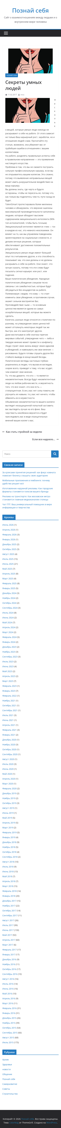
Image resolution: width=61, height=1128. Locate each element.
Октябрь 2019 (9, 803)
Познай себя (30, 10)
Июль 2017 (7, 925)
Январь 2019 (8, 837)
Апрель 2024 (8, 627)
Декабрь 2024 (9, 593)
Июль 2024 (7, 612)
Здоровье (7, 1064)
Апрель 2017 (8, 939)
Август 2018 (8, 861)
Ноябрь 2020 (8, 744)
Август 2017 (8, 920)
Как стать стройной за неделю (24, 431)
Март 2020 (7, 783)
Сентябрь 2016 (9, 974)
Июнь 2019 (8, 812)
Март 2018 (7, 886)
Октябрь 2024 (9, 603)
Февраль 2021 (9, 729)
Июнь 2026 (8, 524)
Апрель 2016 (8, 998)
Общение (7, 1074)
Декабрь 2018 (9, 842)
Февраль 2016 (9, 1008)
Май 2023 (7, 671)
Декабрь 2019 (9, 793)
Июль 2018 (7, 866)
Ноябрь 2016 (8, 964)
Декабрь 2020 (9, 739)
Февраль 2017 (9, 949)
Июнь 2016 (8, 988)
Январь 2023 (8, 690)
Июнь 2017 (8, 930)
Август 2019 (8, 808)
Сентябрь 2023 (9, 656)
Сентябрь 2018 (9, 856)
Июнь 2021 (8, 720)
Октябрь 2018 (9, 852)
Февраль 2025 (9, 583)
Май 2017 (7, 935)
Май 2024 (7, 622)
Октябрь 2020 (9, 749)
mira (22, 94)
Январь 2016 (8, 1013)
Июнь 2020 (8, 769)
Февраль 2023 (9, 686)
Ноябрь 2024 (8, 598)
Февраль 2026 (9, 534)
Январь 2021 (8, 734)
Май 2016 (7, 993)
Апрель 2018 (8, 881)
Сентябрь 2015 (9, 1032)
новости (6, 1069)
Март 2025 (7, 578)
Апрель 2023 (8, 676)
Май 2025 (7, 568)
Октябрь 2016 (9, 969)
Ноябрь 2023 (8, 651)
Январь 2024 (8, 642)
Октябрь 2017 (9, 910)
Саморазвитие (9, 1084)
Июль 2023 (7, 661)
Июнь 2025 (8, 563)
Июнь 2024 (8, 617)
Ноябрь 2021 (8, 700)
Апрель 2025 (8, 573)
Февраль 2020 (9, 788)
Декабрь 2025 (9, 544)
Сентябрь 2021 (9, 710)
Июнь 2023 (8, 666)
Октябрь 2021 (9, 705)
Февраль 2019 (9, 832)
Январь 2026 (8, 539)
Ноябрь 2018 (8, 847)
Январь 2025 (8, 588)
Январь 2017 (8, 954)
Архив (5, 1059)
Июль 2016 (7, 983)
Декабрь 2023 (9, 646)
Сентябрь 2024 (9, 607)
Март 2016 (7, 1003)
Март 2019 (7, 827)
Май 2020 (7, 773)
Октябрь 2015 (9, 1027)
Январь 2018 (8, 895)
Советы (6, 1088)
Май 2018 (7, 876)
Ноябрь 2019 (8, 798)
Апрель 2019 (8, 822)
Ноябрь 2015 (8, 1022)
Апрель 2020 (8, 778)
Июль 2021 (7, 715)
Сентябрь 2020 (9, 754)
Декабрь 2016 (9, 959)
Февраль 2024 (9, 637)
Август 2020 (8, 759)
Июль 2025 (7, 559)
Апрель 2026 (8, 529)
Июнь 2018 (8, 871)
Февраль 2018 (9, 891)
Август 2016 (8, 979)
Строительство (10, 1093)
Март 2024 (7, 632)
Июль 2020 (7, 764)
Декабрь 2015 (9, 1018)
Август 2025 (8, 554)
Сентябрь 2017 (9, 915)
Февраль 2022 (9, 695)
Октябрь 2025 (9, 549)
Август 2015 (8, 1037)
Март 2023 (7, 681)
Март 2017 (7, 944)
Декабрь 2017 (9, 900)
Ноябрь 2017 (8, 905)
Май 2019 (7, 817)
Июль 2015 (7, 1042)
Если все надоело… (43, 439)
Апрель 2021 (8, 725)
